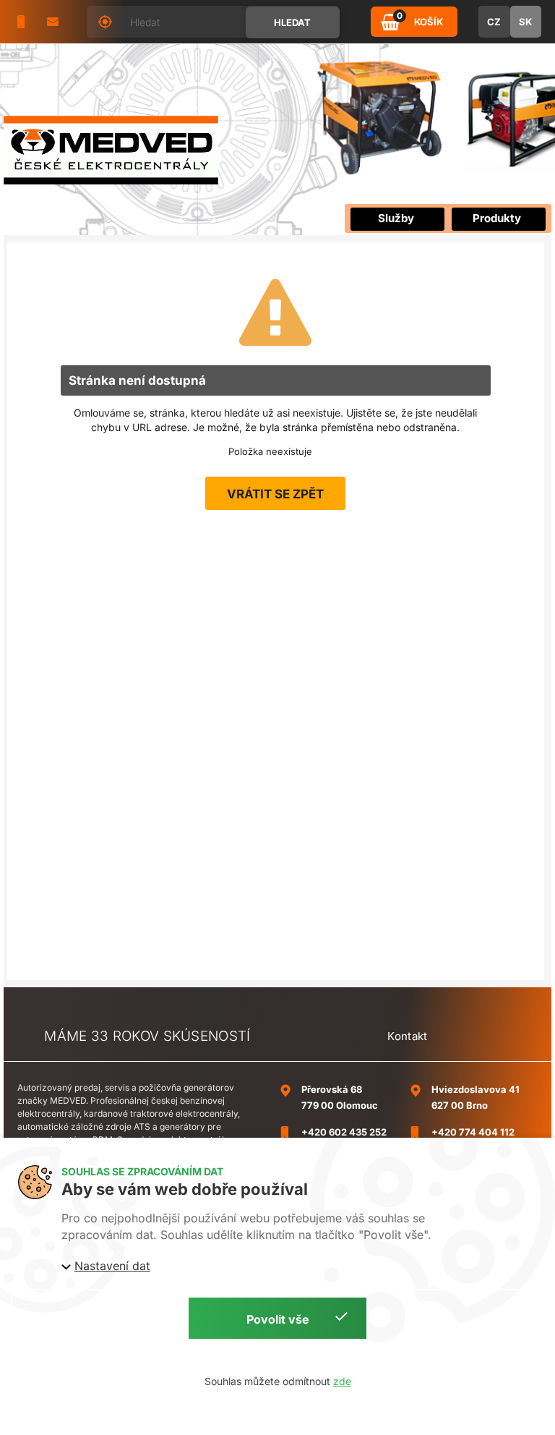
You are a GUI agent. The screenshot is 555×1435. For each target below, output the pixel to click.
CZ (494, 21)
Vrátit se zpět (275, 494)
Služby (396, 218)
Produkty (497, 218)
